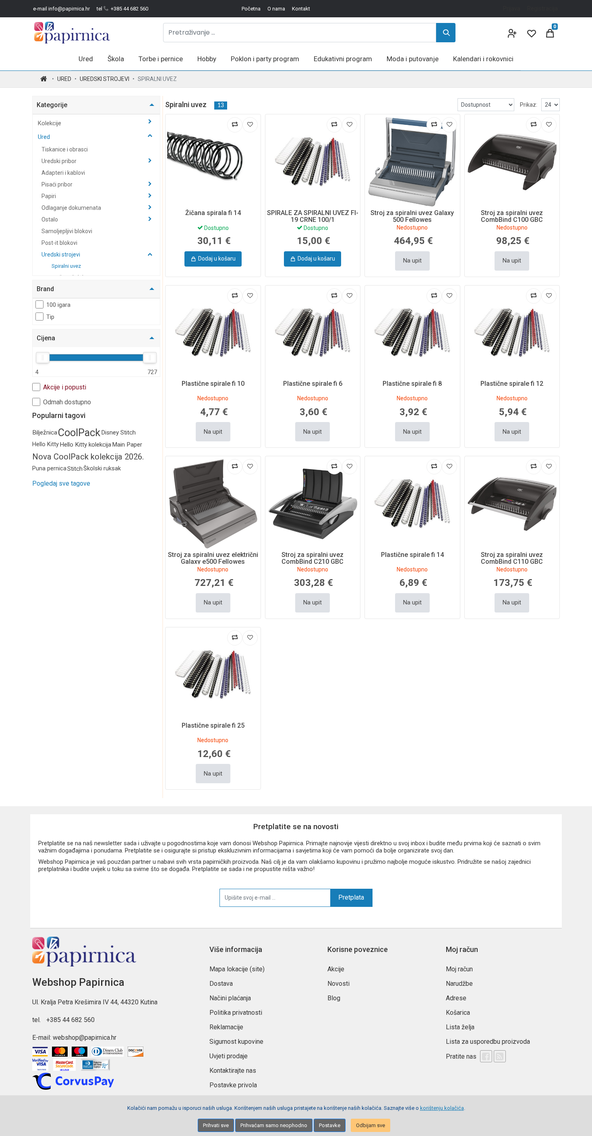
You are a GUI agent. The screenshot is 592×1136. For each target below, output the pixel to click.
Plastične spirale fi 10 (213, 383)
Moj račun (459, 969)
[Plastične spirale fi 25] (213, 675)
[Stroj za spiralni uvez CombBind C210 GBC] (313, 504)
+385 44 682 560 (70, 1020)
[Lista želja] (250, 124)
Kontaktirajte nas (232, 1070)
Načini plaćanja (230, 998)
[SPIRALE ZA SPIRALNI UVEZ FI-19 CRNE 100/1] (313, 162)
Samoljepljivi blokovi (66, 231)
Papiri (49, 196)
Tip (50, 317)
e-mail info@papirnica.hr (61, 9)
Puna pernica (49, 468)
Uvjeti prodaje (228, 1056)
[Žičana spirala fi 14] (213, 162)
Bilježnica (44, 432)
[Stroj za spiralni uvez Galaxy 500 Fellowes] (412, 162)
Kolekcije (50, 123)
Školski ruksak (102, 468)
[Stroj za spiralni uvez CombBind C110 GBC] (512, 504)
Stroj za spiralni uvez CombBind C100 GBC (512, 216)
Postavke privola (233, 1085)
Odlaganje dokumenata (71, 208)
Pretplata (351, 897)
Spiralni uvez (66, 266)
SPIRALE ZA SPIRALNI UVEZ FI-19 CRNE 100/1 (312, 216)
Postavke (329, 1125)
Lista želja (460, 1027)
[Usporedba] (234, 124)
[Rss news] (500, 1056)
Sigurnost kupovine (236, 1041)
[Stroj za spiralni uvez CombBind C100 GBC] (512, 162)
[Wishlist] (530, 32)
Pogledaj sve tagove (61, 483)
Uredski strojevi (104, 79)
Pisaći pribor (57, 184)
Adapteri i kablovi (63, 173)
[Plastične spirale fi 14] (412, 504)
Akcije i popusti (64, 387)
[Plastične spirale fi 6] (313, 333)
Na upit (412, 260)
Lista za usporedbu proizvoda (488, 1041)
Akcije (335, 969)
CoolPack (79, 432)
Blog (333, 998)
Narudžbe (459, 983)
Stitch (75, 468)
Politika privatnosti (235, 1012)
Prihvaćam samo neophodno (273, 1125)
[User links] (511, 32)
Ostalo (50, 219)
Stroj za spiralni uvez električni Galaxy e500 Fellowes (213, 558)
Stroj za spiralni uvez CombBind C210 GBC (313, 558)
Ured (64, 79)
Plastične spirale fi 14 (412, 555)
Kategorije (52, 105)
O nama (276, 9)
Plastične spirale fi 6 (312, 383)
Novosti (338, 983)
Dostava (221, 983)
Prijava (511, 8)
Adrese (456, 998)
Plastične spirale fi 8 (412, 383)
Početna (251, 9)
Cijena (46, 338)
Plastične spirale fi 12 (511, 383)
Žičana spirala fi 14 (213, 213)
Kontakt (301, 9)
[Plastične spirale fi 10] (213, 333)
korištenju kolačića (442, 1108)
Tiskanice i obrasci (64, 149)
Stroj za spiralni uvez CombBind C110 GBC (512, 558)
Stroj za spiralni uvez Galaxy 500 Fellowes (412, 216)
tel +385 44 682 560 (122, 9)
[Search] (445, 32)
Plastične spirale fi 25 (213, 725)
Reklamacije (226, 1027)
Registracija (542, 8)
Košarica (458, 1012)
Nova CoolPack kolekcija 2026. (88, 456)
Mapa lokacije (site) (237, 969)
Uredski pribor (59, 161)
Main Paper (127, 444)
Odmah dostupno (67, 402)
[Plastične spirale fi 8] (412, 333)
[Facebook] (486, 1056)
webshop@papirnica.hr (84, 1037)
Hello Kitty (45, 444)
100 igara (58, 304)
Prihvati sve (216, 1125)
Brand (45, 289)
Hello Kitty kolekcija (85, 444)
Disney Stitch (118, 432)
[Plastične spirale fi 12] (512, 333)
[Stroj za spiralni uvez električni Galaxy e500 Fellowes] (213, 504)
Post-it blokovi (59, 243)
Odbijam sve (370, 1125)
